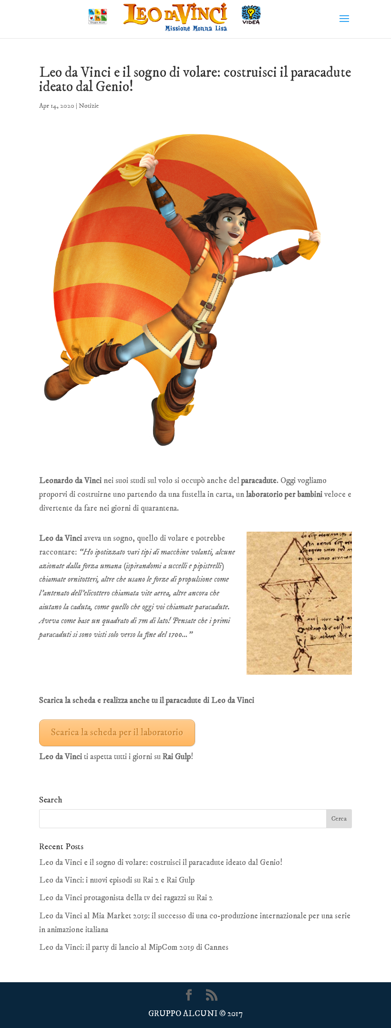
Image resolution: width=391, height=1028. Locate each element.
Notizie (89, 106)
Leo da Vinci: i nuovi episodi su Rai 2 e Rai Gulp (117, 880)
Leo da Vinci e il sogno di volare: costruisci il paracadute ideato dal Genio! (160, 862)
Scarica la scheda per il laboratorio (117, 733)
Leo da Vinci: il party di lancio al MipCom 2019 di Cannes (133, 947)
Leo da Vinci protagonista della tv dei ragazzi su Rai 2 (126, 898)
